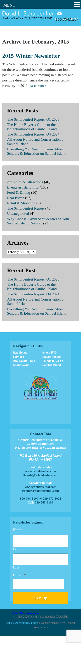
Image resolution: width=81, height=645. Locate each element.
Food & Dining (18, 192)
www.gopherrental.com (40, 486)
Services (18, 356)
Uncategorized (18, 213)
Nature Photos (51, 356)
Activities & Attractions (25, 182)
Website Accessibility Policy (21, 622)
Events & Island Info (23, 187)
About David (21, 365)
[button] (77, 4)
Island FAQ (49, 352)
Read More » (38, 85)
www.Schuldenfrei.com (40, 471)
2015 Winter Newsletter (31, 56)
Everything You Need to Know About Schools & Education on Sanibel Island (36, 151)
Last (16, 567)
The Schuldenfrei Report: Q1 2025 (33, 119)
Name (17, 530)
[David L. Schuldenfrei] (27, 15)
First (16, 549)
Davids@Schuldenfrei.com (40, 475)
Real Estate (15, 198)
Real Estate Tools (24, 360)
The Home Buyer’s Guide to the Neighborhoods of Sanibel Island (32, 127)
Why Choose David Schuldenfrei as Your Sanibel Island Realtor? (38, 221)
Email (59, 13)
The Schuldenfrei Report (25, 208)
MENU (9, 5)
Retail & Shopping (21, 203)
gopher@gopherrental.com (40, 490)
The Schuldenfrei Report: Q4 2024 (33, 134)
